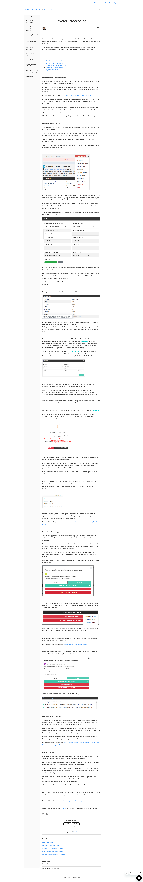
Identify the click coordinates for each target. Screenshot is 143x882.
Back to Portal (108, 3)
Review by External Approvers (55, 67)
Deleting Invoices (30, 76)
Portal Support (27, 9)
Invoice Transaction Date (31, 54)
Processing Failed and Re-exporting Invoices (32, 36)
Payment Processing (52, 70)
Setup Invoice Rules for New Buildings (31, 65)
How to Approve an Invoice (71, 522)
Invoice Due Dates (31, 59)
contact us (63, 808)
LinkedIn (48, 814)
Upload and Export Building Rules (31, 42)
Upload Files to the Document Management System (76, 95)
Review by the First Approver (55, 63)
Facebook (43, 814)
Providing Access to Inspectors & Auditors (53, 854)
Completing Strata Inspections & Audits (52, 848)
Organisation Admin (37, 9)
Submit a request (98, 3)
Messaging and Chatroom (57, 745)
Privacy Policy (67, 877)
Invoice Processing (48, 9)
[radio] (67, 823)
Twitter (46, 814)
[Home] (26, 3)
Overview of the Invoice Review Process (58, 61)
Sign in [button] (116, 3)
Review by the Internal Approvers (56, 65)
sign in (47, 868)
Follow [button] (97, 27)
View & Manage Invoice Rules (30, 21)
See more (27, 80)
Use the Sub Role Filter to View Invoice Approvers (31, 28)
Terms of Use (76, 877)
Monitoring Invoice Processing (30, 48)
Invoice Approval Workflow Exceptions (75, 644)
